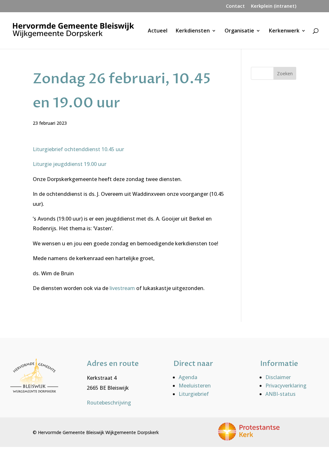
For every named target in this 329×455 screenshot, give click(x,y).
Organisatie (239, 31)
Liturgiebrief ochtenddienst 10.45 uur (78, 149)
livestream (123, 288)
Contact (235, 6)
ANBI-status (280, 393)
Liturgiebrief (194, 393)
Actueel (157, 31)
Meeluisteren (195, 385)
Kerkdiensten (193, 31)
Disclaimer (278, 377)
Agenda (188, 377)
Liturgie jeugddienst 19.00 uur (69, 164)
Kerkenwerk (284, 31)
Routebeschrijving (109, 402)
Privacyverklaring (286, 385)
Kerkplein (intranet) (273, 6)
